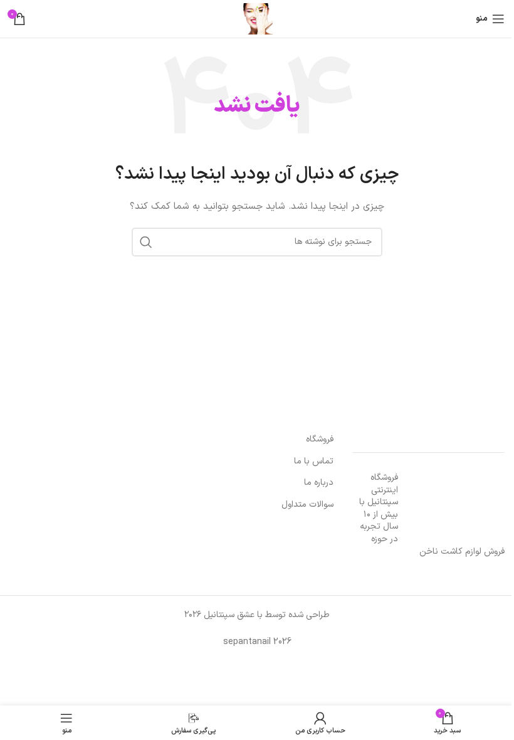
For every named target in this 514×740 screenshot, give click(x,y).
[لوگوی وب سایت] (257, 18)
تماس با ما (313, 461)
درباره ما (318, 483)
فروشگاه (319, 439)
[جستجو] (146, 242)
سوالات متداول (307, 505)
